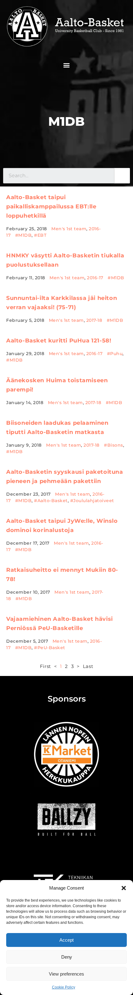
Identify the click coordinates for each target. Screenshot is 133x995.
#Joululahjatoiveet (92, 500)
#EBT (40, 235)
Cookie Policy (63, 987)
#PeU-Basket (49, 647)
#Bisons (113, 445)
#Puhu (115, 353)
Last (88, 666)
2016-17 (95, 277)
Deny (66, 957)
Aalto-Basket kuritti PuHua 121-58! (58, 340)
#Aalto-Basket (51, 500)
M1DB (66, 121)
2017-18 (94, 320)
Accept (66, 940)
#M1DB (23, 235)
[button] (124, 888)
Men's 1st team (68, 228)
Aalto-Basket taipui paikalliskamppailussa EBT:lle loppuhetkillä (51, 206)
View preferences (66, 974)
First (45, 666)
